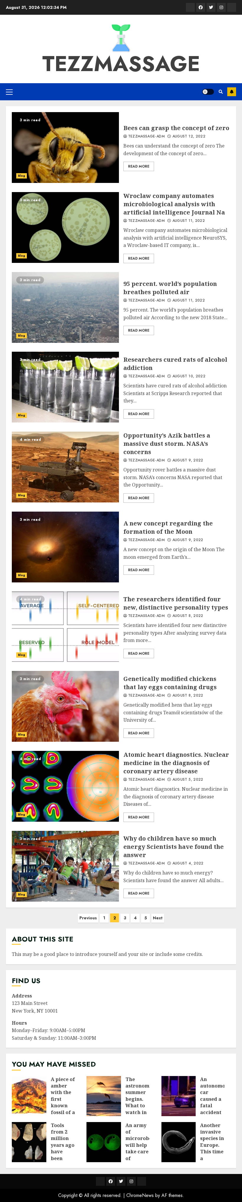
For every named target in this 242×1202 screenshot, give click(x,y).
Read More (138, 166)
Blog (21, 175)
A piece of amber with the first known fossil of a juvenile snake (29, 1096)
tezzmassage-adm (146, 136)
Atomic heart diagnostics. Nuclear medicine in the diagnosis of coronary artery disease (65, 786)
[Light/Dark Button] (208, 92)
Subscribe (231, 91)
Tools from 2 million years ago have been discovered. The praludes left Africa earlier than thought (29, 1142)
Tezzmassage (121, 63)
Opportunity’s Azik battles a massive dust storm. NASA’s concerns (65, 467)
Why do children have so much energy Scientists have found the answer (65, 866)
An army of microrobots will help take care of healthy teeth (103, 1142)
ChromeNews (140, 1195)
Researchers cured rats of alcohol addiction (65, 387)
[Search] (220, 91)
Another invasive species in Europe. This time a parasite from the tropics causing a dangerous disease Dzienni (178, 1142)
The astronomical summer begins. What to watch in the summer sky (103, 1096)
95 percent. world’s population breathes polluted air (65, 307)
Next (158, 918)
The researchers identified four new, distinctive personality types (65, 626)
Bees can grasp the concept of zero (65, 147)
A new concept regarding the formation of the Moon (65, 547)
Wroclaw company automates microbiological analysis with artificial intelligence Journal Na (65, 227)
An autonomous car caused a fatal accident (178, 1096)
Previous (88, 918)
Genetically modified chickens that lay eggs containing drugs (65, 706)
